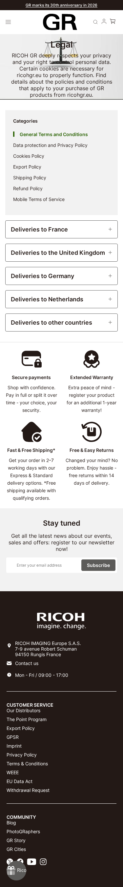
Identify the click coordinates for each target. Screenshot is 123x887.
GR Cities (16, 849)
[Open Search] (95, 22)
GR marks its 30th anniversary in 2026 (61, 5)
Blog (11, 822)
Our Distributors (23, 710)
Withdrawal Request (28, 790)
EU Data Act (19, 781)
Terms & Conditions (27, 763)
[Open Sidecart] (112, 22)
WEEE (13, 772)
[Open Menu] (8, 22)
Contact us (26, 663)
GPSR (13, 737)
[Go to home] (60, 22)
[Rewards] (16, 870)
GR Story (16, 840)
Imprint (14, 746)
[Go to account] (104, 22)
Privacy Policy (22, 754)
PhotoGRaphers (23, 831)
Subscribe (98, 565)
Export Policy (21, 728)
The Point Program (27, 719)
